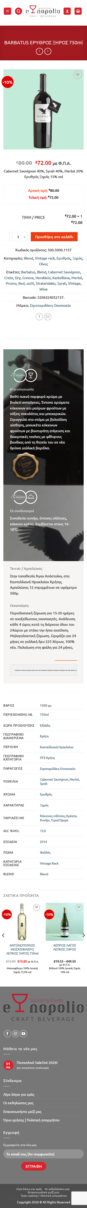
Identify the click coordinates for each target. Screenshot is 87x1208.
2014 (43, 842)
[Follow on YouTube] (23, 1033)
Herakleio (43, 277)
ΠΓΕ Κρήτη (47, 758)
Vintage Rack (49, 863)
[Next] (83, 944)
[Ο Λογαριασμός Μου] (67, 11)
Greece (28, 277)
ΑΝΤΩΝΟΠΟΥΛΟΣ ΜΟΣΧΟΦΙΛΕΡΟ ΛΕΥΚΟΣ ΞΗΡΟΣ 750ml (22, 949)
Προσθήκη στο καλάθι (54, 236)
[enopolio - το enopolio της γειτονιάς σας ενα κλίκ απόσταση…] (43, 11)
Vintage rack (45, 258)
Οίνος (43, 264)
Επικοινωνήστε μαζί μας (22, 1111)
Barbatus (28, 272)
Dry (18, 277)
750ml (44, 714)
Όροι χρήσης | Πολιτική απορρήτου (31, 1120)
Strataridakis (46, 283)
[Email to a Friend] (47, 316)
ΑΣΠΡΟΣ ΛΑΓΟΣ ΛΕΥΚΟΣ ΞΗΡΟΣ (64, 947)
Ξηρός (77, 258)
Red (21, 283)
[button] (7, 11)
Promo (11, 283)
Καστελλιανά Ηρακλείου (57, 747)
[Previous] (3, 944)
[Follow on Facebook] (7, 1033)
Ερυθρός (63, 258)
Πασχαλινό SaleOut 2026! (37, 1062)
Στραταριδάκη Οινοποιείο (50, 305)
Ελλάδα (45, 725)
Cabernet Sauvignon (64, 272)
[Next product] (39, 51)
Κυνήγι (45, 820)
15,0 (43, 831)
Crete (8, 277)
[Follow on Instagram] (15, 1033)
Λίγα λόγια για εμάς (18, 1094)
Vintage (74, 283)
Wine (43, 289)
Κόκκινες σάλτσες (52, 816)
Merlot (76, 277)
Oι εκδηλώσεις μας (18, 1102)
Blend (28, 258)
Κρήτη (44, 736)
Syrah (61, 283)
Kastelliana (61, 277)
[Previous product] (47, 51)
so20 (30, 283)
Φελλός (45, 852)
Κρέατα (71, 816)
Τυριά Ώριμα (59, 820)
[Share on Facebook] (39, 316)
